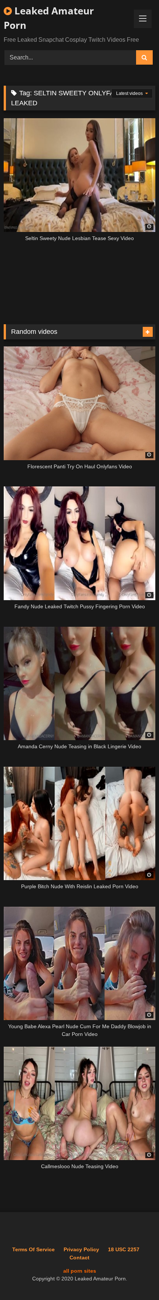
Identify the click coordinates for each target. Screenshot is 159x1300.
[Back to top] (136, 1278)
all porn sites (79, 1271)
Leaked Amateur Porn (49, 18)
